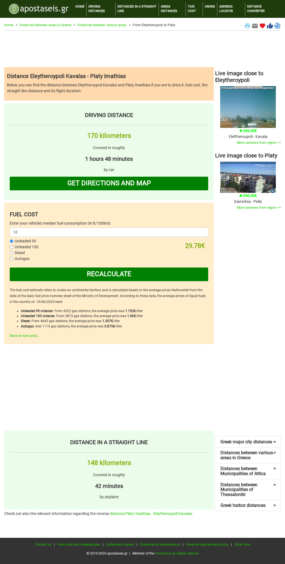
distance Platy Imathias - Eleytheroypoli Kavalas (151, 513)
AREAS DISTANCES (169, 9)
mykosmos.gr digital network (177, 553)
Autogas (22, 258)
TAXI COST (192, 9)
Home (8, 25)
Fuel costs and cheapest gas (78, 544)
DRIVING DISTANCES (97, 9)
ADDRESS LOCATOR (226, 9)
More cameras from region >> (259, 143)
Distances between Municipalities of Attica (248, 471)
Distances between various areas (102, 25)
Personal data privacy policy (207, 544)
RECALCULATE (109, 274)
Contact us (43, 544)
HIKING (210, 6)
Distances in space (120, 544)
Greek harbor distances (248, 505)
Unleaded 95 (25, 241)
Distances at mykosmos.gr (160, 544)
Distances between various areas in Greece (248, 455)
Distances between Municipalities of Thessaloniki (248, 489)
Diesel (20, 253)
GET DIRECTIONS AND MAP (109, 183)
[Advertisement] (142, 48)
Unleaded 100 (26, 247)
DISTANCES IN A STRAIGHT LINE (136, 9)
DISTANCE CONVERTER (256, 9)
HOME (79, 6)
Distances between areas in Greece (45, 25)
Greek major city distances (248, 441)
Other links (242, 544)
